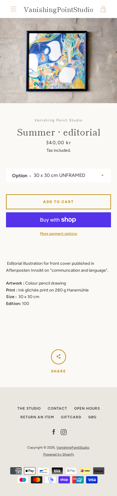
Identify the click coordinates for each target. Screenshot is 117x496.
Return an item (37, 417)
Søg (92, 417)
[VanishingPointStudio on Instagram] (64, 432)
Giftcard (71, 417)
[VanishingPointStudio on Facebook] (54, 432)
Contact (57, 408)
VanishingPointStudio (58, 9)
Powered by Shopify (58, 454)
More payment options (58, 234)
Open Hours (87, 408)
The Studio (29, 408)
